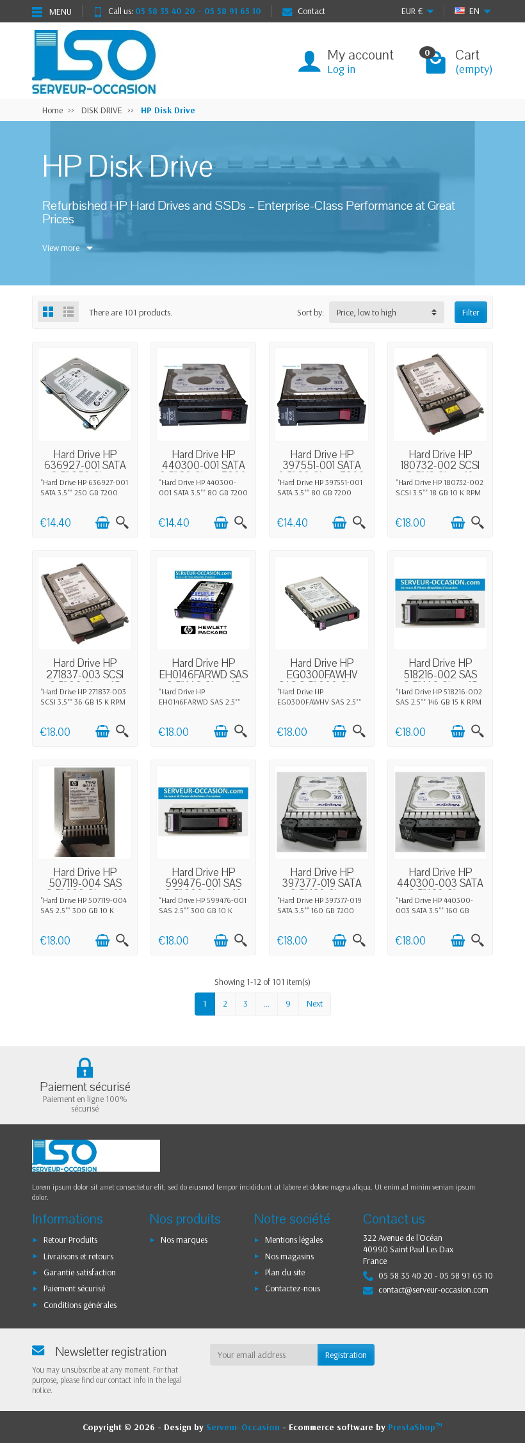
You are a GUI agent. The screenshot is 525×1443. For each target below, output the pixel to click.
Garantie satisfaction (80, 1272)
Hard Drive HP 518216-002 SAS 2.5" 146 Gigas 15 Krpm (440, 680)
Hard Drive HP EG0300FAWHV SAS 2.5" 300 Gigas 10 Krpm (322, 680)
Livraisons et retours (78, 1256)
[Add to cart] (102, 523)
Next (315, 1003)
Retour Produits (70, 1239)
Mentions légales (294, 1239)
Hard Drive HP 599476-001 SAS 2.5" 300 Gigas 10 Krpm (203, 889)
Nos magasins (289, 1256)
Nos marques (184, 1239)
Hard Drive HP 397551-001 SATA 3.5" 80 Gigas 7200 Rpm (322, 471)
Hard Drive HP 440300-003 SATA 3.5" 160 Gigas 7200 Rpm (440, 889)
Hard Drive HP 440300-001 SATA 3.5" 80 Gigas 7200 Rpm (203, 471)
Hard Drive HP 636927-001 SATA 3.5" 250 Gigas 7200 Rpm (85, 471)
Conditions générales (80, 1305)
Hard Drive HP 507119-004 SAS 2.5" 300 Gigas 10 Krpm (85, 889)
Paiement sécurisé (74, 1288)
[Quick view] (122, 523)
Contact (311, 11)
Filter (471, 312)
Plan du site (285, 1272)
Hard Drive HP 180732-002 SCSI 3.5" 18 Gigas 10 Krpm (440, 471)
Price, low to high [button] (366, 312)
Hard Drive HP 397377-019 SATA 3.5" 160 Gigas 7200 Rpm (322, 889)
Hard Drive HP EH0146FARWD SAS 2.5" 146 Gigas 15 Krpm (203, 680)
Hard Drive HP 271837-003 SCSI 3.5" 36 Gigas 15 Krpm (85, 680)
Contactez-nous (292, 1288)
